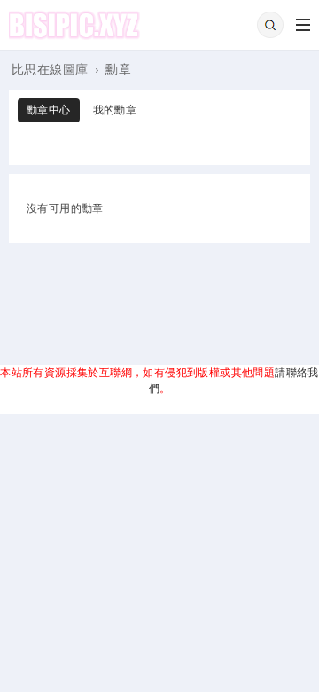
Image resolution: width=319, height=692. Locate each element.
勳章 (118, 69)
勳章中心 (49, 110)
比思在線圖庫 (50, 69)
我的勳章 (115, 110)
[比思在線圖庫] (74, 19)
